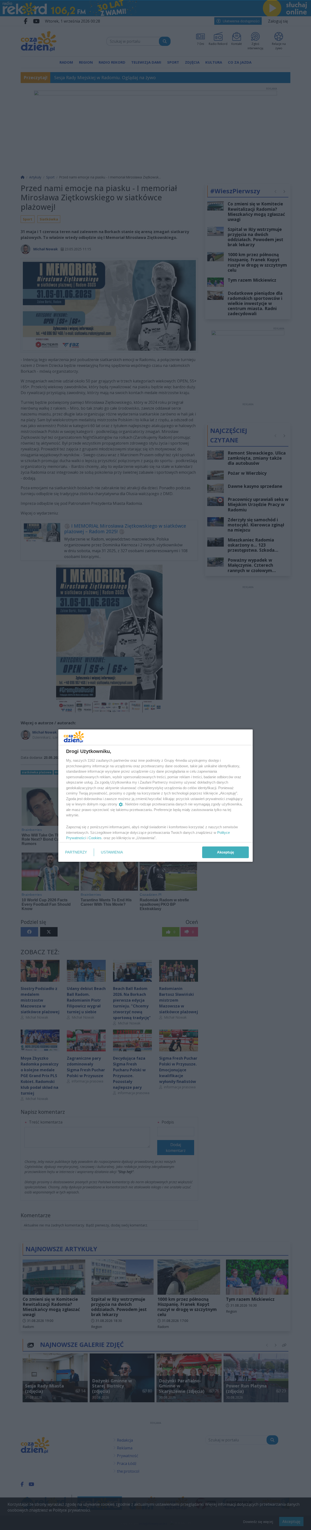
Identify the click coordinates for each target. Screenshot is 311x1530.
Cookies (95, 838)
